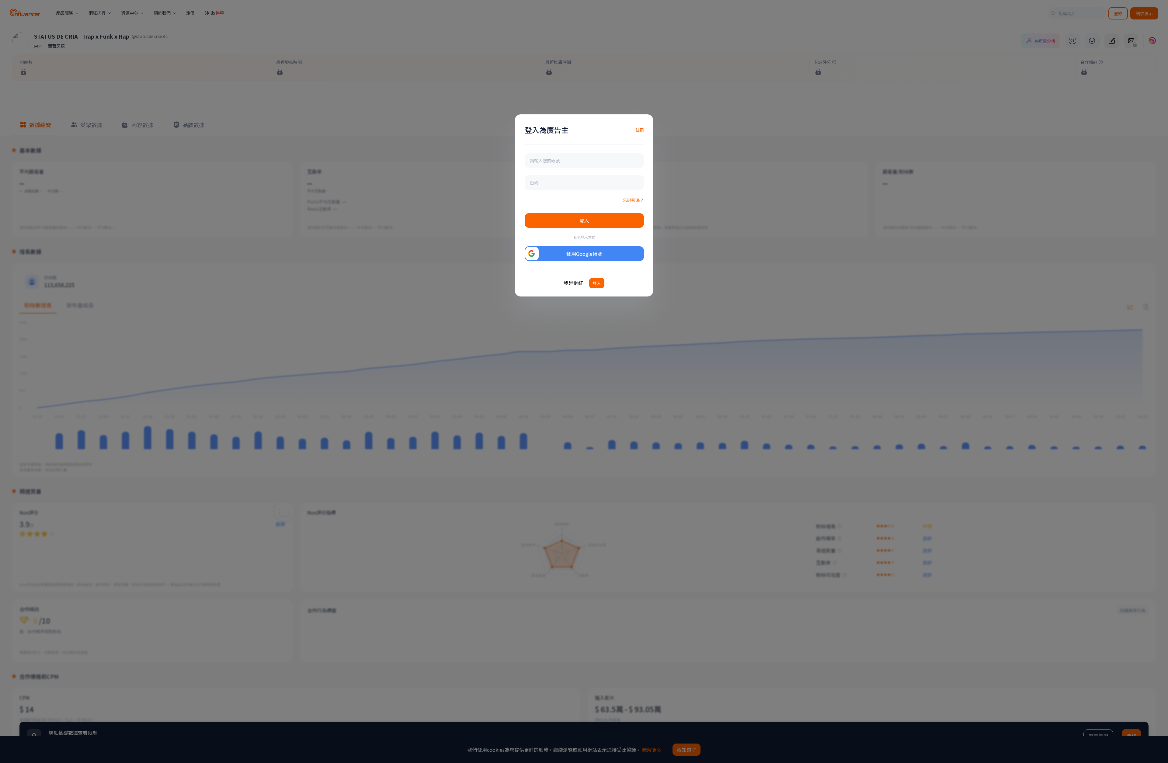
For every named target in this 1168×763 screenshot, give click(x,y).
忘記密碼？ (633, 200)
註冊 (639, 130)
